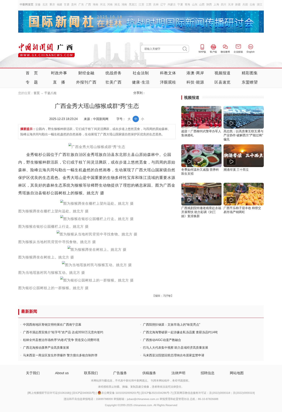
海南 (95, 4)
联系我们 (91, 373)
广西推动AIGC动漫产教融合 (162, 340)
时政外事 (59, 73)
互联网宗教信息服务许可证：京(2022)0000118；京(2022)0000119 (214, 392)
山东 (195, 4)
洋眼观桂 (168, 82)
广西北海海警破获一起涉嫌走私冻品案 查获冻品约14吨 (180, 332)
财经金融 (86, 73)
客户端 (213, 51)
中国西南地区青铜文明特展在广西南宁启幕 (52, 324)
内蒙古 (172, 4)
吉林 (156, 4)
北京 (45, 4)
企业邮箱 (238, 51)
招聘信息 (207, 373)
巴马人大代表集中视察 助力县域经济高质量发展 (175, 347)
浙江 (259, 4)
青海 (187, 4)
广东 (81, 4)
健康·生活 (141, 82)
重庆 (52, 4)
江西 (149, 4)
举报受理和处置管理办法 (174, 398)
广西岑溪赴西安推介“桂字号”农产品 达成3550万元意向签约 (63, 332)
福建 (59, 4)
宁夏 (180, 4)
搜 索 (186, 49)
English (251, 51)
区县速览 (222, 82)
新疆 (238, 4)
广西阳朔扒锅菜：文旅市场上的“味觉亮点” (171, 324)
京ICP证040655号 (83, 392)
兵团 (245, 4)
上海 (216, 4)
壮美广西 (114, 82)
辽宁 (163, 4)
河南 (110, 4)
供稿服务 (149, 373)
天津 (230, 4)
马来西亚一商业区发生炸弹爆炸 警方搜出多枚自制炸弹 (60, 355)
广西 (88, 4)
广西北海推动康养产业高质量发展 (46, 347)
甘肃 (66, 4)
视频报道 (222, 73)
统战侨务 (114, 73)
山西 (202, 4)
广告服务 (120, 373)
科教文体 (168, 73)
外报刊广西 (86, 82)
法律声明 (178, 373)
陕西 (209, 4)
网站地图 (237, 373)
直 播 (59, 82)
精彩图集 (250, 73)
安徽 (38, 4)
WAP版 (202, 51)
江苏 (141, 4)
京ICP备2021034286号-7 (157, 392)
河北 (103, 4)
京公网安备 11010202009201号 (120, 392)
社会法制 (141, 73)
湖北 (117, 4)
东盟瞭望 (250, 82)
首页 (37, 93)
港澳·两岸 (195, 73)
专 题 (32, 82)
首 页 (32, 73)
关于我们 (33, 373)
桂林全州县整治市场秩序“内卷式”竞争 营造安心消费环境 (61, 340)
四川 (223, 4)
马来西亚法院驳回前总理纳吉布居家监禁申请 (173, 355)
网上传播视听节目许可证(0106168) (49, 392)
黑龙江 (133, 4)
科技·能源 (195, 82)
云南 (252, 4)
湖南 (124, 4)
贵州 (74, 4)
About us (62, 373)
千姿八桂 (50, 93)
